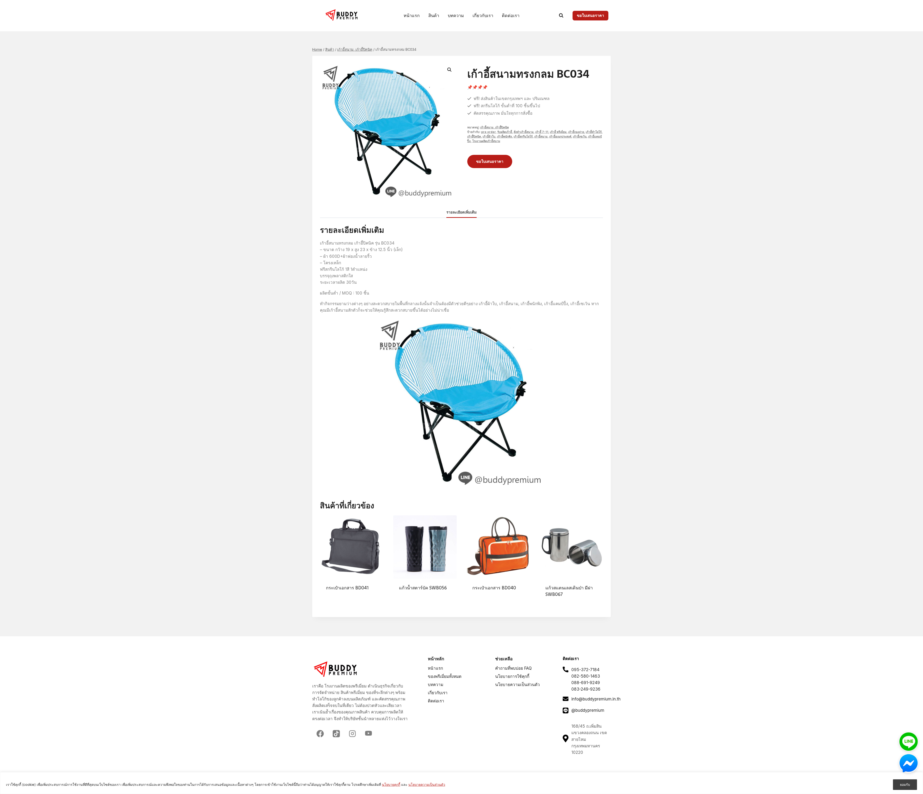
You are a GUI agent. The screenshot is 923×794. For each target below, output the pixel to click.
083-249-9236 (585, 689)
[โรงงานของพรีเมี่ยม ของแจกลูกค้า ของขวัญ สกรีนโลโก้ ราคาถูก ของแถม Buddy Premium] (342, 15)
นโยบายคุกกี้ (391, 784)
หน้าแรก (412, 15)
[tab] (461, 213)
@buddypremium (587, 710)
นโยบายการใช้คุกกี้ (512, 676)
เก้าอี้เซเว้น (579, 136)
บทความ (456, 15)
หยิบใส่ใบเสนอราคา (341, 603)
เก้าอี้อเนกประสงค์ (560, 136)
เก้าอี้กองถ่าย (576, 132)
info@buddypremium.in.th (596, 699)
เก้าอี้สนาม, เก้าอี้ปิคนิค (494, 127)
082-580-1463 (585, 676)
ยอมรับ (905, 784)
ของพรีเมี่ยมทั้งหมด (445, 676)
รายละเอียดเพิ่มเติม (461, 212)
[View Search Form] (561, 15)
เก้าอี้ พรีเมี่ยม (558, 132)
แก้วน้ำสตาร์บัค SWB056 (423, 587)
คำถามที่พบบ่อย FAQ (513, 668)
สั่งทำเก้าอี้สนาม (524, 132)
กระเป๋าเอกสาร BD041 (347, 587)
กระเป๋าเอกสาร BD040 (494, 587)
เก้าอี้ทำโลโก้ (594, 132)
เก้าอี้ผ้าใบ (489, 136)
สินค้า (433, 15)
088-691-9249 (585, 682)
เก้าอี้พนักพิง (504, 136)
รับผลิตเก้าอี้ (504, 132)
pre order (488, 132)
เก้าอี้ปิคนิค (474, 136)
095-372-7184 (585, 669)
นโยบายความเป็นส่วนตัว (426, 784)
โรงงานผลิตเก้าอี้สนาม (486, 141)
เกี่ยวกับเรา (483, 15)
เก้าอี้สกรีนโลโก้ (523, 136)
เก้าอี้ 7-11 (541, 132)
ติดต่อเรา (510, 15)
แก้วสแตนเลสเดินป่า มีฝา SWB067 (569, 591)
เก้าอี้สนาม (541, 136)
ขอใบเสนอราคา (590, 15)
